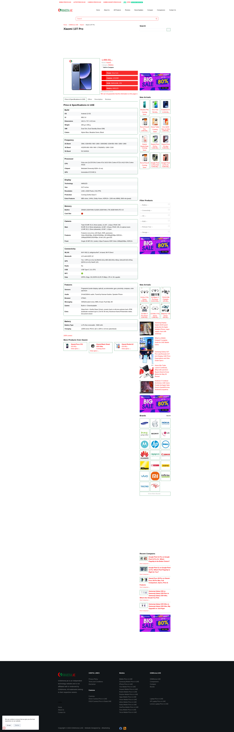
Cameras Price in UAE (94, 2)
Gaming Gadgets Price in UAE (112, 2)
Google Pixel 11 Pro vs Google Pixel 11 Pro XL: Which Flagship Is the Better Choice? (159, 559)
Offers (90, 99)
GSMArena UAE (155, 679)
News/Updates (138, 10)
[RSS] (124, 728)
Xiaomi (85, 340)
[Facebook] (120, 728)
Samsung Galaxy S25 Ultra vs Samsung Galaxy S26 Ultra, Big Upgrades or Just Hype (159, 606)
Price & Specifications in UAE (75, 99)
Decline (17, 725)
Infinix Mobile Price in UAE (128, 702)
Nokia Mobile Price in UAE (128, 704)
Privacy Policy (93, 679)
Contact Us (172, 10)
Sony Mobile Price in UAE (127, 710)
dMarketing (106, 728)
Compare (150, 10)
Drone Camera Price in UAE (98, 699)
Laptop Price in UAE (79, 2)
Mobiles (110, 65)
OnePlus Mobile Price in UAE (128, 707)
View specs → (75, 348)
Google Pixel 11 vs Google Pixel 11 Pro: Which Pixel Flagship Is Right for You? (159, 570)
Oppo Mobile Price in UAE (127, 697)
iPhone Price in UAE (126, 684)
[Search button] (156, 18)
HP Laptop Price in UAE (158, 701)
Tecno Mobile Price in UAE (128, 712)
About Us (107, 10)
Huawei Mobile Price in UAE (128, 689)
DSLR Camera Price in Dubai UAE (100, 701)
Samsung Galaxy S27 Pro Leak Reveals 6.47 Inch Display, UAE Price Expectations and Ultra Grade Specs (162, 356)
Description (99, 99)
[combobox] (115, 19)
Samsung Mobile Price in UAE (129, 681)
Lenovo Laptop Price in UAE (159, 704)
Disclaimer (92, 684)
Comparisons (161, 10)
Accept (9, 725)
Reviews (127, 10)
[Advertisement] (101, 45)
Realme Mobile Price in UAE (128, 694)
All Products (117, 10)
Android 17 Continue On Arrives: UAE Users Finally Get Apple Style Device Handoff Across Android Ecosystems (162, 385)
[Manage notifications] (4, 728)
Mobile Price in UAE (65, 2)
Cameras (92, 696)
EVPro (134, 2)
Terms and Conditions (96, 681)
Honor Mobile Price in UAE (128, 699)
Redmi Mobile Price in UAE (128, 692)
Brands (152, 687)
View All (168, 415)
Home (98, 10)
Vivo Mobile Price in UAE (127, 687)
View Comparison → (145, 563)
